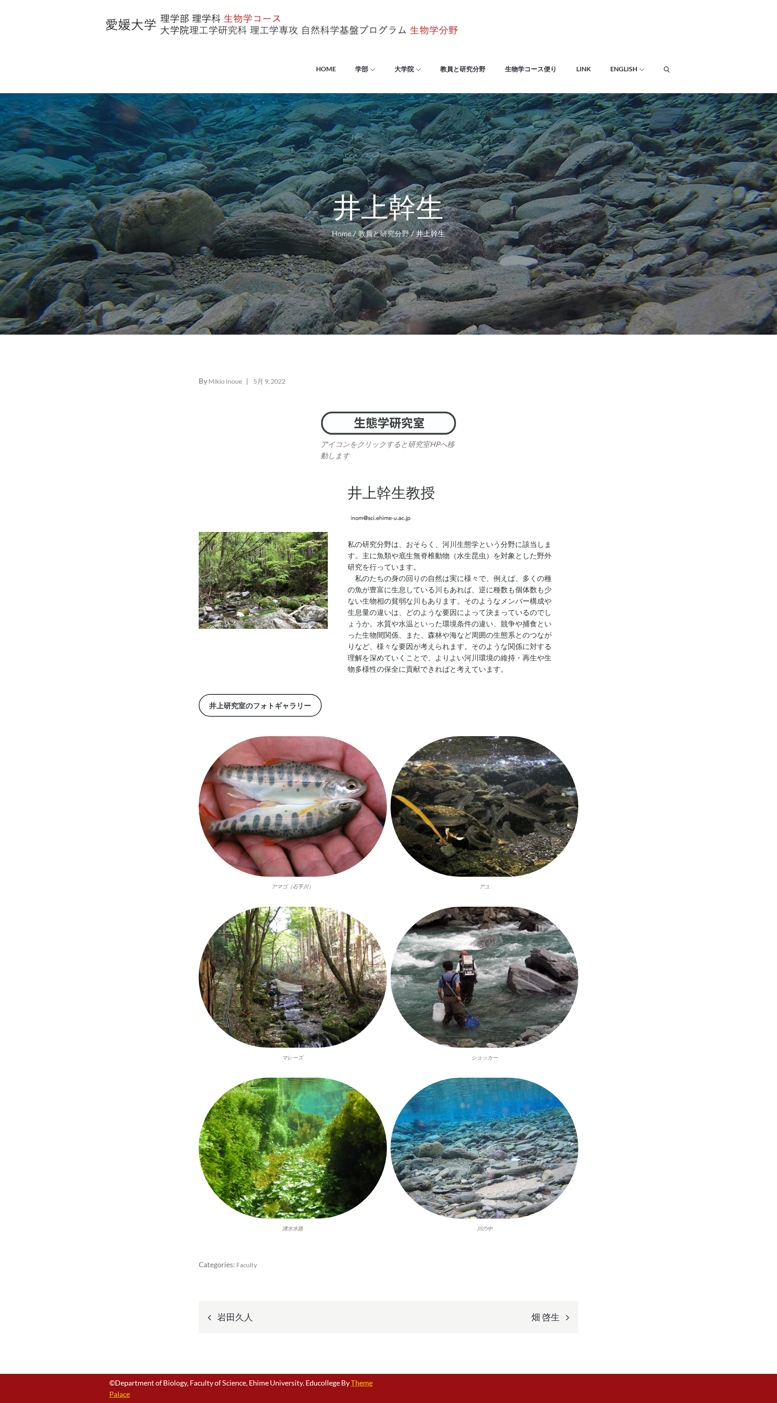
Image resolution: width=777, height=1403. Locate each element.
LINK (583, 69)
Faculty (246, 1264)
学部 (361, 69)
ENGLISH (623, 69)
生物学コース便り (531, 69)
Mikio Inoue (225, 381)
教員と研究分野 (463, 69)
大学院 (404, 69)
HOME (326, 69)
